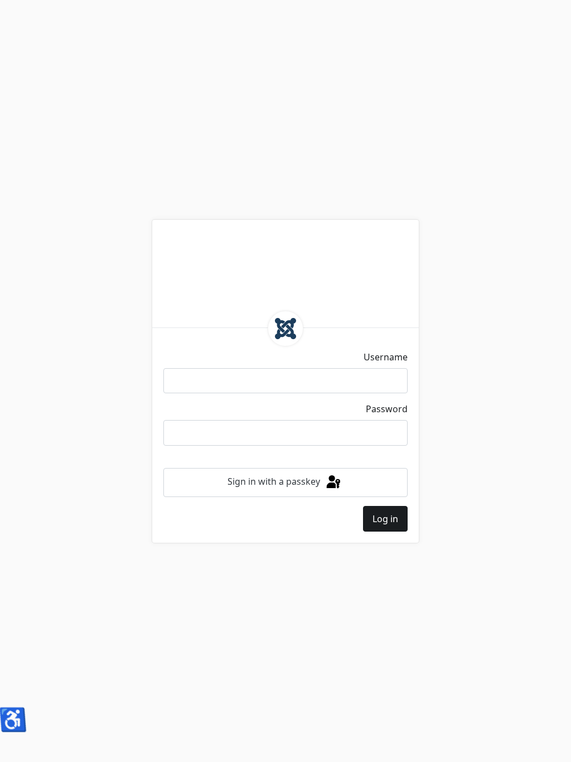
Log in (385, 519)
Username (386, 357)
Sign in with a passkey (275, 481)
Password (387, 409)
